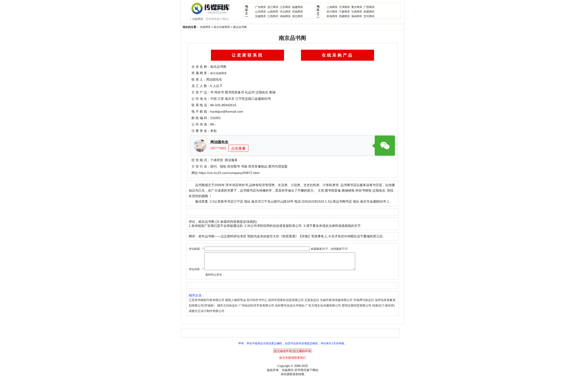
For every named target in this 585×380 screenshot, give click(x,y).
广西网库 (369, 7)
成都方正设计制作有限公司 (206, 311)
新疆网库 (369, 11)
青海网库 (332, 16)
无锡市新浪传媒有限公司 (336, 300)
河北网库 (285, 11)
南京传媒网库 (222, 27)
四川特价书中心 (257, 300)
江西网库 (272, 16)
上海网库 (332, 7)
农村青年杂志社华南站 (290, 305)
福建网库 (297, 7)
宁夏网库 (344, 11)
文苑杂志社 (311, 300)
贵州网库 (369, 16)
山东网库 (260, 11)
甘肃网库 (356, 11)
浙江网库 (272, 7)
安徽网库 (260, 16)
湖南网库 (285, 16)
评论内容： (196, 269)
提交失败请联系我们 (292, 357)
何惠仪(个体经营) (383, 305)
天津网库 (344, 7)
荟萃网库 (300, 370)
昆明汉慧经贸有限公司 (356, 305)
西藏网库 (344, 16)
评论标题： (196, 248)
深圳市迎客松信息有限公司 (286, 300)
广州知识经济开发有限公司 (256, 305)
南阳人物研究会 (235, 300)
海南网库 (356, 16)
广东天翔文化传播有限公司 (323, 305)
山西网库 (272, 11)
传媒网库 (205, 27)
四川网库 (332, 11)
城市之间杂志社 (227, 305)
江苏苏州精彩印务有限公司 (206, 300)
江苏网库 (285, 7)
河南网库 (297, 11)
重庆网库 (356, 7)
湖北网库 (297, 16)
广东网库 (260, 7)
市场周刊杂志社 (363, 300)
